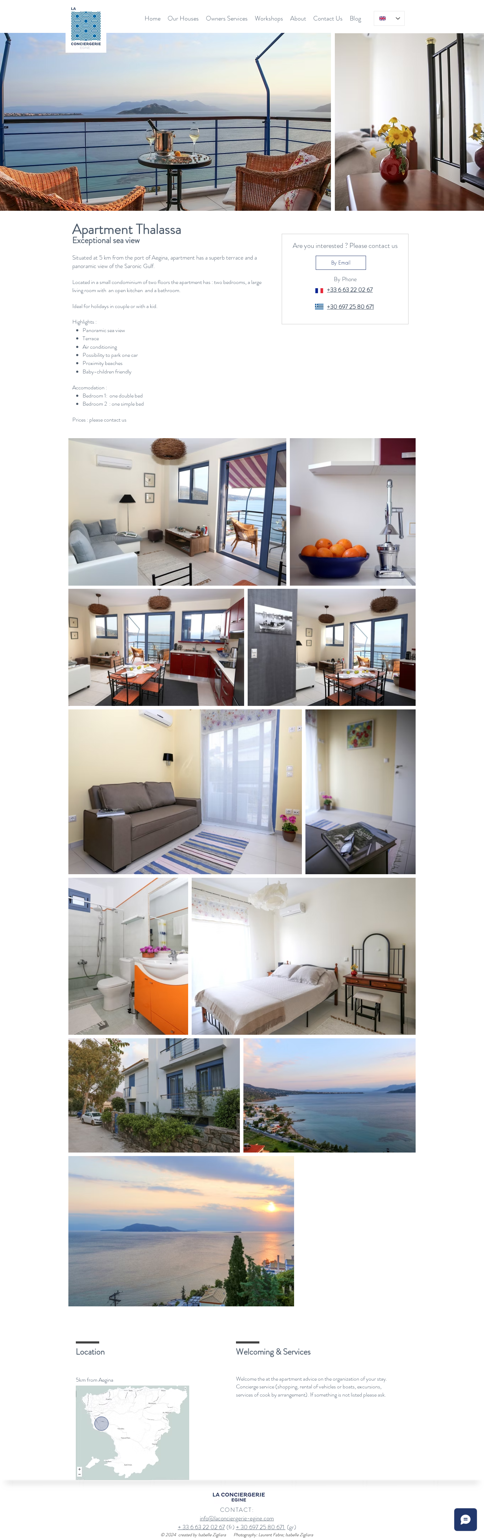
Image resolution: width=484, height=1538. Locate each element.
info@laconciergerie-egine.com (237, 1518)
